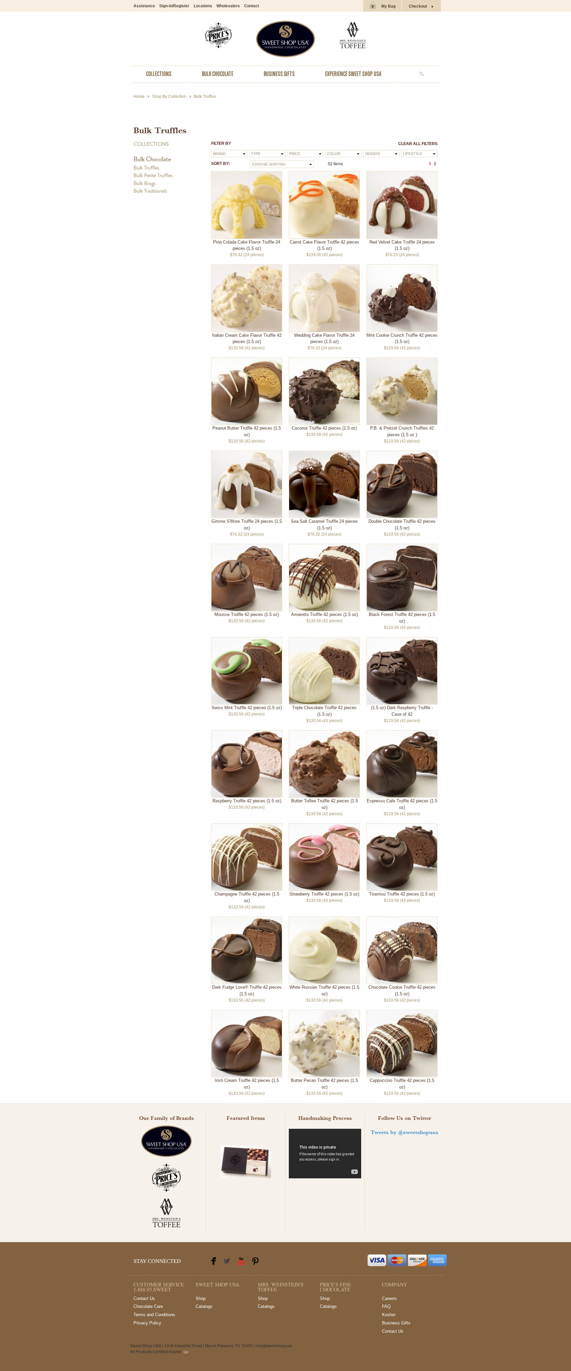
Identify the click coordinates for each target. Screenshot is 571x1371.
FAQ (386, 1306)
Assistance (144, 6)
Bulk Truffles (146, 167)
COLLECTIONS (158, 74)
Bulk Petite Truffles (152, 175)
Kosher (389, 1314)
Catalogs (204, 1306)
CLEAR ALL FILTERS (418, 143)
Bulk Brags (144, 183)
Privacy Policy (147, 1322)
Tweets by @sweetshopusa (404, 1132)
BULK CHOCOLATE (217, 74)
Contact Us (144, 1298)
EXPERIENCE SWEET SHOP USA (353, 74)
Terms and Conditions (154, 1314)
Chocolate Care (148, 1306)
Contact (251, 6)
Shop (201, 1298)
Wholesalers (228, 6)
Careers (389, 1298)
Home (138, 96)
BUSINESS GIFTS (279, 74)
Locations (203, 6)
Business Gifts (396, 1322)
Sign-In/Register (174, 6)
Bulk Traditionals (150, 191)
